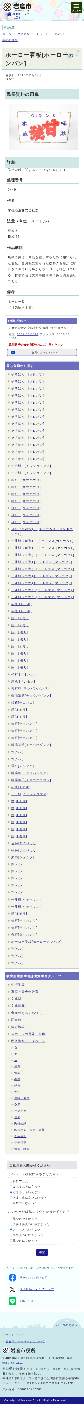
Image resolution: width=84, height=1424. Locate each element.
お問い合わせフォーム (45, 352)
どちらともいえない (26, 1192)
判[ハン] (17, 752)
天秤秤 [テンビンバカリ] (30, 688)
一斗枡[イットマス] (26, 899)
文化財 (16, 998)
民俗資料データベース (33, 34)
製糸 (17, 1085)
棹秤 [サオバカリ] (26, 480)
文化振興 (18, 1005)
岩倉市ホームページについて (25, 1341)
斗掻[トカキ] (20, 787)
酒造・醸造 (21, 1149)
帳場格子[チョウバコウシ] (31, 780)
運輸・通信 (21, 1098)
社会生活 (20, 1110)
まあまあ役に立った (26, 1186)
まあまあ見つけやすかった (31, 1224)
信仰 (17, 1117)
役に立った (20, 1181)
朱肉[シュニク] (22, 857)
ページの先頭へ (67, 1325)
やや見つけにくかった (28, 1235)
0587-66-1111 (12, 1362)
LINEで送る (28, 1301)
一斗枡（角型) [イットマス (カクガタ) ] (42, 548)
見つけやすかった (25, 1218)
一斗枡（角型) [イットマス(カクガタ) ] (42, 541)
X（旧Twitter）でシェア (37, 1289)
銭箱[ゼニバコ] (22, 702)
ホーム (7, 34)
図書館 (16, 1020)
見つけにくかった (25, 1240)
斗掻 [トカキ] (21, 604)
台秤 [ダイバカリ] (26, 508)
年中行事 (20, 1142)
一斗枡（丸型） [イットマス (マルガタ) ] (42, 555)
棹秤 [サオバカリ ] (25, 674)
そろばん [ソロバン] (27, 374)
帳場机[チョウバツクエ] (29, 773)
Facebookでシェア (33, 1277)
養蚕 (17, 1079)
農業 (17, 1066)
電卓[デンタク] (22, 766)
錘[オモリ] (19, 709)
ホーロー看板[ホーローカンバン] (36, 941)
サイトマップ (14, 1334)
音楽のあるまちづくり (28, 1013)
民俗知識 (20, 1123)
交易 (58, 34)
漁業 (17, 1073)
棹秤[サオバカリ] (24, 723)
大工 (17, 1092)
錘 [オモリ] (20, 618)
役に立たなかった (25, 1203)
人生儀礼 (20, 1136)
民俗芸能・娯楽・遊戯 (29, 1129)
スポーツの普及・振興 (28, 1034)
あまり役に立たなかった (29, 1197)
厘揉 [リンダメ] (23, 681)
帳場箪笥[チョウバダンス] (31, 695)
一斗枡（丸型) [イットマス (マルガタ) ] (41, 562)
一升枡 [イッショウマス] (31, 466)
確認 (42, 1252)
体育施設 (18, 1027)
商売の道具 (10, 40)
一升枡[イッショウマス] (29, 794)
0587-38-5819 (27, 334)
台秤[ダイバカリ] (24, 843)
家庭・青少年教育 (25, 991)
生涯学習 (18, 984)
